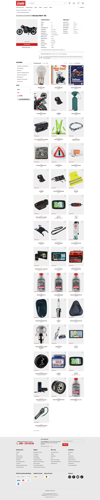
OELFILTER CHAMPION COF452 (58, 399)
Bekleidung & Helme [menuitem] (20, 7)
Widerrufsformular (72, 459)
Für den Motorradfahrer (38, 465)
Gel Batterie (59, 373)
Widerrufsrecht (71, 457)
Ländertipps (36, 456)
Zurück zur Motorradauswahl (23, 12)
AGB (69, 454)
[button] (65, 3)
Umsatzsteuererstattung (56, 461)
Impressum (70, 452)
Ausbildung (53, 456)
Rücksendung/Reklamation (21, 465)
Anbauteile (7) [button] (20, 81)
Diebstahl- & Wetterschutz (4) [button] (23, 72)
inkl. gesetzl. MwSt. (49, 493)
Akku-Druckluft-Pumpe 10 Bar (41, 399)
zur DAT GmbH (64, 53)
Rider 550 (76, 373)
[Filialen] (69, 3)
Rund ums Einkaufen (55, 459)
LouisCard (18, 463)
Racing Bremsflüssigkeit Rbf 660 (76, 294)
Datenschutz (70, 456)
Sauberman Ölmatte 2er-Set (41, 165)
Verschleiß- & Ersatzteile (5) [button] (22, 66)
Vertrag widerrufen (20, 467)
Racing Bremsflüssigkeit (58, 294)
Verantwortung (54, 463)
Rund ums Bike (37, 463)
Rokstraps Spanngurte (59, 243)
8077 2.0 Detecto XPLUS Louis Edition (41, 139)
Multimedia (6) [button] (20, 77)
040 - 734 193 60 (26, 443)
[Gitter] (64, 63)
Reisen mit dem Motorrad (39, 461)
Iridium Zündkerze (58, 346)
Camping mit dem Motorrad (39, 467)
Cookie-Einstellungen (72, 465)
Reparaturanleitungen (59, 87)
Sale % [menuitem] (35, 7)
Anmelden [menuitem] (82, 7)
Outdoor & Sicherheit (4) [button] (22, 74)
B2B (17, 454)
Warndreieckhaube (58, 165)
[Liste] (66, 63)
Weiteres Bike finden (26, 47)
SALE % (21, 95)
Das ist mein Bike (27, 44)
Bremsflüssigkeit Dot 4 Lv (41, 294)
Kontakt (17, 452)
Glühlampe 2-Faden (41, 87)
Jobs (52, 457)
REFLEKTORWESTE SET (58, 139)
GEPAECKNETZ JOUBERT (41, 113)
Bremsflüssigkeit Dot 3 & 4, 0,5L (76, 399)
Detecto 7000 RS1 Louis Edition (41, 217)
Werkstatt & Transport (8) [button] (22, 79)
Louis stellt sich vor (55, 452)
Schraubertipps (37, 457)
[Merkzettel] (78, 3)
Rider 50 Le (59, 217)
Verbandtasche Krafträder (76, 165)
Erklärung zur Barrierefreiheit (74, 461)
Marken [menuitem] (40, 7)
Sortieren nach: (72, 63)
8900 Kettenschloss (76, 139)
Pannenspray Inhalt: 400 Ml (76, 243)
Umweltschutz (71, 463)
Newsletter (18, 459)
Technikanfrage (19, 456)
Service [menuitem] (50, 7)
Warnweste (76, 191)
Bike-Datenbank (19, 457)
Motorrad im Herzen (38, 459)
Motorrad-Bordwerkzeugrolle (58, 191)
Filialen (52, 454)
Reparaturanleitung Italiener (76, 87)
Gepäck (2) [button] (19, 70)
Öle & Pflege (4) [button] (20, 68)
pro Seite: (44, 63)
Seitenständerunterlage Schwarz (41, 320)
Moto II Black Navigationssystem (41, 373)
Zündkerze (59, 320)
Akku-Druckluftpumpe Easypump (41, 425)
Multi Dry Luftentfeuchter (76, 113)
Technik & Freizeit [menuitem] (29, 7)
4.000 (76, 217)
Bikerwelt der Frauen (38, 452)
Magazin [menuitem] (45, 7)
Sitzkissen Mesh (41, 243)
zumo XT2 (76, 346)
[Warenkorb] (83, 3)
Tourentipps (36, 454)
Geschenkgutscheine (20, 461)
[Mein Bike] (74, 3)
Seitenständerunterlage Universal (76, 320)
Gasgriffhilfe (58, 113)
